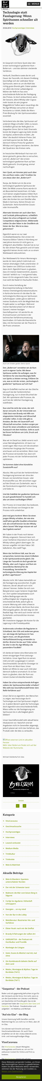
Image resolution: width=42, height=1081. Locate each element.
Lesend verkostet (13, 843)
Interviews (10, 837)
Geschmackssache (13, 826)
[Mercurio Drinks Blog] (5, 4)
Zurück (21, 801)
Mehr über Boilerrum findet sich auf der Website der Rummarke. (20, 746)
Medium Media (12, 848)
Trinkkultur (10, 854)
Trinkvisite (10, 859)
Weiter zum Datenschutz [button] (12, 1071)
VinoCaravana (10, 1047)
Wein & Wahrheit (13, 865)
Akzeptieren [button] (21, 1077)
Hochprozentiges (13, 832)
